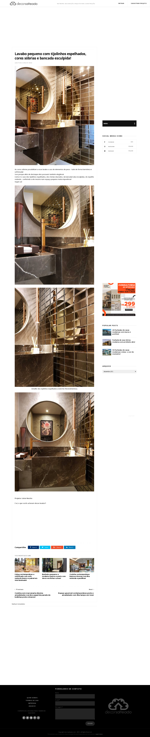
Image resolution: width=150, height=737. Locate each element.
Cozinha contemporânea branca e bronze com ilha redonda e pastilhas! (80, 576)
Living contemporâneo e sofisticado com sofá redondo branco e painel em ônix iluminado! (26, 577)
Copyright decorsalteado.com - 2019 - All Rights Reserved (75, 732)
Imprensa (32, 703)
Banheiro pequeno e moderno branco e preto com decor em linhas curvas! (54, 576)
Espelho (48, 538)
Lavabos (60, 538)
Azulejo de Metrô (24, 538)
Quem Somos (32, 697)
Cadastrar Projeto (139, 3)
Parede (65, 538)
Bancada (33, 538)
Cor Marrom (40, 538)
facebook (120, 142)
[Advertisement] (75, 27)
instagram (120, 146)
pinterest (120, 151)
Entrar (121, 3)
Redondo (71, 538)
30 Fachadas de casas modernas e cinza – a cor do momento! (123, 352)
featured (54, 538)
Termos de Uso (32, 700)
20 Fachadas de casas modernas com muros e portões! (121, 332)
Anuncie (32, 706)
